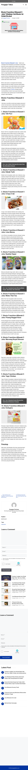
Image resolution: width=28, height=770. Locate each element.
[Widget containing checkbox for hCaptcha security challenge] (11, 563)
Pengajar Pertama (6, 18)
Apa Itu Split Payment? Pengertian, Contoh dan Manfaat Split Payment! (7, 496)
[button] (23, 5)
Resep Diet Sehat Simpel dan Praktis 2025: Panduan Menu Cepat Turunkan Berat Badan (18, 591)
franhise (13, 89)
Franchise (3, 524)
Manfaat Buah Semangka (11, 703)
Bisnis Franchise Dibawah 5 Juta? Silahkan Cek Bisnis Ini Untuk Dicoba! (12, 14)
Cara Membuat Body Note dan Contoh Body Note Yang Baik (21, 496)
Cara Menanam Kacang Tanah (19, 596)
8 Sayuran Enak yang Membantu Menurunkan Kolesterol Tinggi (17, 604)
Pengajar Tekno (7, 5)
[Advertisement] (14, 48)
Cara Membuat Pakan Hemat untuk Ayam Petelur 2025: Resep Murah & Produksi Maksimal (14, 678)
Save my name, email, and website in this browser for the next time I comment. (14, 559)
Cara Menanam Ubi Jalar (10, 697)
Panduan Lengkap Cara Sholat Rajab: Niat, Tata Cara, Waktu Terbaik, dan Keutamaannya (19, 578)
